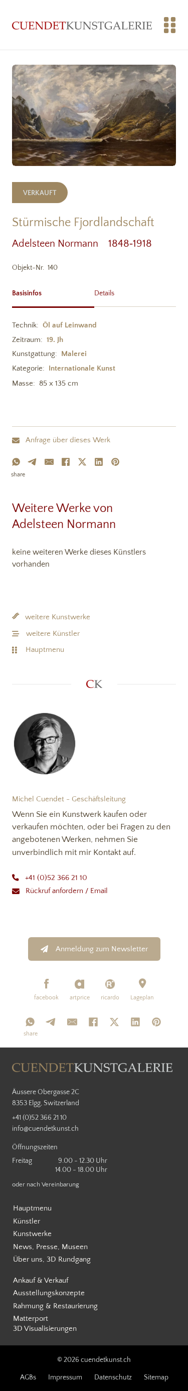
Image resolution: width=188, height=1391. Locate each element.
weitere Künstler (53, 633)
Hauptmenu (45, 649)
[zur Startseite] (82, 25)
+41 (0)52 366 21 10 (56, 878)
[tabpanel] (94, 356)
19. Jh (55, 339)
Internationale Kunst (82, 368)
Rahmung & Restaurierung (55, 1306)
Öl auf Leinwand (70, 325)
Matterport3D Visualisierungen (45, 1323)
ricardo (110, 997)
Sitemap (156, 1377)
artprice (80, 997)
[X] (82, 461)
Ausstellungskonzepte (49, 1293)
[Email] (49, 461)
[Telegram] (32, 461)
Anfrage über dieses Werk (68, 440)
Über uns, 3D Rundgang (52, 1259)
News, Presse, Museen (50, 1247)
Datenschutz (113, 1377)
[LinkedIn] (98, 461)
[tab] (53, 292)
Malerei (74, 354)
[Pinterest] (115, 461)
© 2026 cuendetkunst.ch (94, 1360)
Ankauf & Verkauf (40, 1280)
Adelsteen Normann (60, 243)
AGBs (28, 1377)
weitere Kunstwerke (57, 617)
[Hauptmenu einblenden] (170, 25)
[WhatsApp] (16, 461)
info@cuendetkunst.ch (45, 1129)
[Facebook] (65, 461)
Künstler (26, 1221)
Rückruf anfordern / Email (67, 891)
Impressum (65, 1377)
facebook (46, 997)
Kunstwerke (32, 1234)
